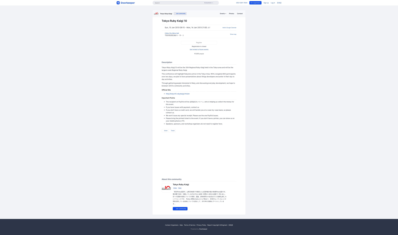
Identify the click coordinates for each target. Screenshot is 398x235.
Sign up (266, 3)
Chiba (175, 188)
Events (222, 13)
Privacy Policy (201, 225)
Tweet (173, 130)
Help (181, 225)
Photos (231, 13)
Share (165, 130)
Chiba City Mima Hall (172, 33)
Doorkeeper (203, 229)
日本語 (279, 3)
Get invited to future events (199, 49)
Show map (233, 34)
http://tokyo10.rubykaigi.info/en (178, 94)
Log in (273, 3)
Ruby (179, 188)
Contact (240, 13)
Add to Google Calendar (229, 27)
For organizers (255, 3)
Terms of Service (189, 225)
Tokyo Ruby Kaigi (166, 13)
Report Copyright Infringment (217, 225)
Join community (181, 13)
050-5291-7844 (241, 3)
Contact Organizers (171, 225)
